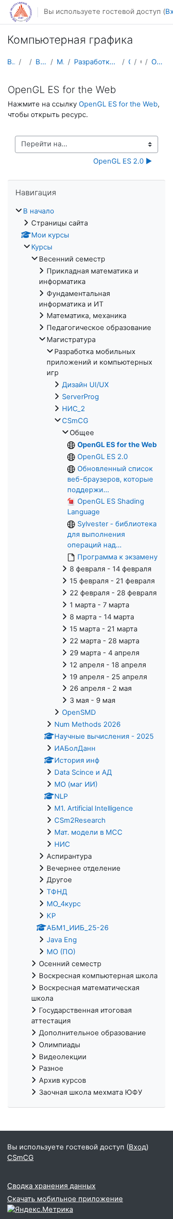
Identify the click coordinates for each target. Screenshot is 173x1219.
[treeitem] (86, 652)
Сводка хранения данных (51, 1186)
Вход (137, 1147)
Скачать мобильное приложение (65, 1199)
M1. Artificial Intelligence (93, 808)
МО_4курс (64, 903)
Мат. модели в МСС (88, 832)
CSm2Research (80, 820)
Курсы (41, 247)
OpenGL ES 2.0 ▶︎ (122, 161)
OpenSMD (79, 712)
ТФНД (57, 892)
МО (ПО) (61, 951)
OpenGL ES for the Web (158, 62)
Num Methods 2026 (87, 724)
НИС (62, 844)
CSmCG (129, 62)
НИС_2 (73, 408)
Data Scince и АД (83, 772)
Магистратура (60, 62)
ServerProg (80, 396)
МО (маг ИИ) (76, 784)
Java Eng (62, 939)
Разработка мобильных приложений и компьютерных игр (96, 62)
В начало (11, 62)
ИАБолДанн (75, 748)
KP (51, 915)
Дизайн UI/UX (85, 384)
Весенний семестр (41, 62)
